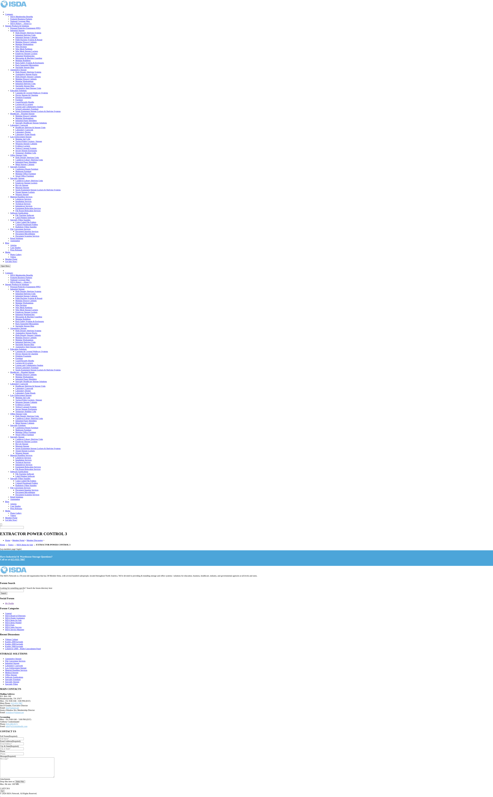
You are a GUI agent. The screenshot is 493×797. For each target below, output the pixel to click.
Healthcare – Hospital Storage (22, 114)
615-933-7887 (18, 559)
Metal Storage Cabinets (24, 164)
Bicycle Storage (21, 185)
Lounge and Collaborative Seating (29, 107)
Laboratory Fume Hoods (25, 134)
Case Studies (15, 248)
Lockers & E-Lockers (24, 104)
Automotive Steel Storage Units (28, 88)
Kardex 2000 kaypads (14, 642)
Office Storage (11, 675)
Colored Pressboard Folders (26, 224)
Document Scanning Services (27, 236)
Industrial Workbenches (25, 56)
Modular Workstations (24, 44)
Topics (10, 545)
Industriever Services (23, 206)
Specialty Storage (17, 178)
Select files (20, 782)
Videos (13, 257)
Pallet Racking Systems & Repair (28, 40)
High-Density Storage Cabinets (28, 77)
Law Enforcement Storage (21, 137)
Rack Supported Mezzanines (27, 65)
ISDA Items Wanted (13, 623)
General (8, 613)
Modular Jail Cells (22, 139)
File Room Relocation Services (28, 211)
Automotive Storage (18, 70)
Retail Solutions (16, 238)
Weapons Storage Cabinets (26, 144)
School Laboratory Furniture (27, 109)
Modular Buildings (23, 60)
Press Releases (16, 250)
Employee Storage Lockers (26, 53)
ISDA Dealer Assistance (15, 618)
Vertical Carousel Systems (25, 148)
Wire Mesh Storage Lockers (26, 51)
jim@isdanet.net (12, 708)
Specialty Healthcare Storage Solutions (31, 123)
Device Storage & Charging (26, 95)
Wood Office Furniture (24, 176)
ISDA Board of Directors (15, 616)
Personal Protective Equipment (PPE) (25, 28)
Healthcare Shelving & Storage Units (30, 127)
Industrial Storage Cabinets (26, 37)
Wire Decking (21, 47)
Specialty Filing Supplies (20, 220)
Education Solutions (18, 90)
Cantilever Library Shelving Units (29, 160)
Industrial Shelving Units (25, 35)
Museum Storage (22, 187)
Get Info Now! (11, 261)
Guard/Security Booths (24, 102)
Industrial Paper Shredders (26, 120)
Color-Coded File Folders (25, 222)
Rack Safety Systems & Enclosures (29, 63)
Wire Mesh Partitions (23, 49)
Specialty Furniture (18, 167)
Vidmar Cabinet (11, 639)
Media (7, 252)
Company (9, 14)
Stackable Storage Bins (24, 67)
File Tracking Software (24, 215)
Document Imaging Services (26, 231)
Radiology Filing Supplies (26, 227)
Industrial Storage (17, 30)
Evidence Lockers (22, 146)
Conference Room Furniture (26, 169)
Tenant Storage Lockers (25, 192)
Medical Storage (11, 672)
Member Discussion (35, 540)
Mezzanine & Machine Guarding (28, 58)
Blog (7, 243)
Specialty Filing (11, 684)
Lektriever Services (23, 199)
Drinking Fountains (23, 97)
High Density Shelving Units (27, 157)
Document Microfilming (25, 234)
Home (7, 540)
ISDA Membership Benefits (21, 17)
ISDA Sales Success (13, 627)
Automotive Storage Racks (26, 74)
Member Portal (11, 259)
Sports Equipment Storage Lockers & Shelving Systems (38, 111)
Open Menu (5, 266)
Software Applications (19, 213)
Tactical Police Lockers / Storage (28, 141)
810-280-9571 (12, 724)
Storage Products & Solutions (17, 26)
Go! (2, 791)
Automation (15, 241)
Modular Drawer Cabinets (26, 42)
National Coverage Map (20, 21)
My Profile (9, 603)
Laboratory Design (23, 132)
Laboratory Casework (19, 125)
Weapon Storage (22, 194)
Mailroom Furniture (23, 171)
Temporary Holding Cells (25, 153)
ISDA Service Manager (14, 629)
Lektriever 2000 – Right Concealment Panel (23, 649)
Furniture (19, 100)
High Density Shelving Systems (28, 33)
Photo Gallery (16, 254)
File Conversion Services (20, 229)
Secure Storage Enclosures (26, 151)
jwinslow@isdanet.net (15, 712)
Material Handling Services (21, 197)
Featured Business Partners (21, 19)
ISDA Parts (9, 625)
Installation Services (23, 201)
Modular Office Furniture (25, 174)
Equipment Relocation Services (28, 208)
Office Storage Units (18, 155)
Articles (13, 245)
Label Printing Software (25, 218)
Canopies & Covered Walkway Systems (31, 93)
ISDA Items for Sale (25, 545)
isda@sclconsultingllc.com (16, 726)
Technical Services (23, 204)
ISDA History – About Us (20, 23)
